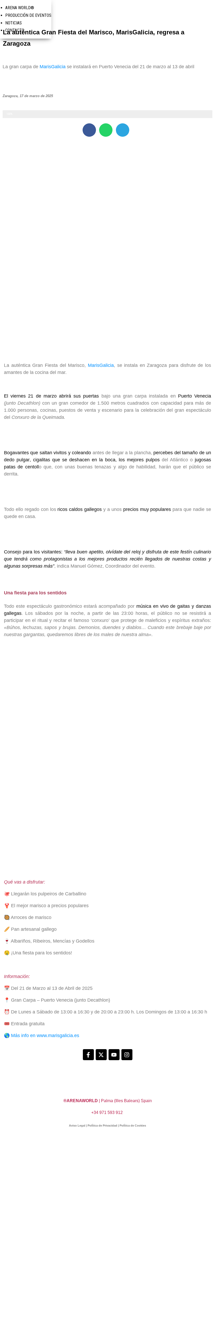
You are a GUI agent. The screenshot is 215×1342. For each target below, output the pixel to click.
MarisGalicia (53, 66)
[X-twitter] (101, 1054)
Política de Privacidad (102, 1125)
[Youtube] (114, 1054)
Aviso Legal (77, 1125)
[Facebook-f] (88, 1054)
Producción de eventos (28, 15)
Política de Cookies (133, 1125)
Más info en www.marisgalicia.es (45, 1035)
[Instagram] (126, 1054)
